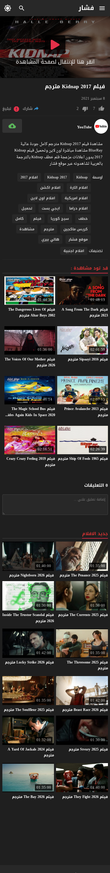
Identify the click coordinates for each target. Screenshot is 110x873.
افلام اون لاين (43, 198)
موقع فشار (78, 239)
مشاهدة (26, 229)
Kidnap (82, 177)
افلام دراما (78, 208)
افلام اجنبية (73, 251)
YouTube (84, 127)
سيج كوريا (60, 218)
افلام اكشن (50, 187)
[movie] (101, 132)
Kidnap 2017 (57, 177)
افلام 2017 (29, 177)
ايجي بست (51, 208)
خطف (83, 218)
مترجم (49, 229)
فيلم (37, 218)
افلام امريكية (76, 198)
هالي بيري (50, 239)
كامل (19, 218)
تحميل (26, 208)
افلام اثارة (79, 187)
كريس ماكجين (75, 229)
